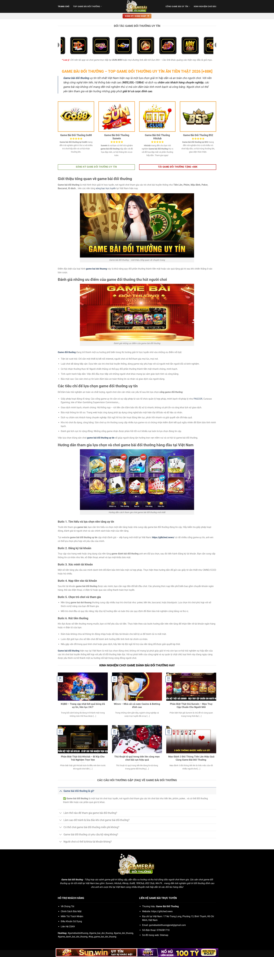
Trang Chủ (63, 6)
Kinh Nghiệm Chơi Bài (205, 6)
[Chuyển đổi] (60, 791)
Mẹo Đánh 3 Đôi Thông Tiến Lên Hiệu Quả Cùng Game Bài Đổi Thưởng (191, 758)
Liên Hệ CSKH (68, 926)
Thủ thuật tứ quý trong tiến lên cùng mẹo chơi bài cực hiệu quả (137, 758)
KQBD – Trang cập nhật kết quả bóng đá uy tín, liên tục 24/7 (83, 705)
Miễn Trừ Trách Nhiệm (72, 916)
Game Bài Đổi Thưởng (167, 906)
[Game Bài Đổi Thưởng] (137, 6)
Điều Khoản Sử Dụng (71, 921)
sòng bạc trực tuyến (106, 188)
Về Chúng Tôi (67, 906)
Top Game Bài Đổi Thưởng (86, 6)
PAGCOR (198, 398)
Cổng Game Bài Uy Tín (177, 6)
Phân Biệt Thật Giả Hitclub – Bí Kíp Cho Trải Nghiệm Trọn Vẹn (83, 758)
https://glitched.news (162, 911)
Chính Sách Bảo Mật (71, 911)
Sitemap (164, 935)
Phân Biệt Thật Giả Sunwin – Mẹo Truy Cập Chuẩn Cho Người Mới (191, 705)
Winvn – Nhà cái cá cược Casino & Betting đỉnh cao (137, 705)
